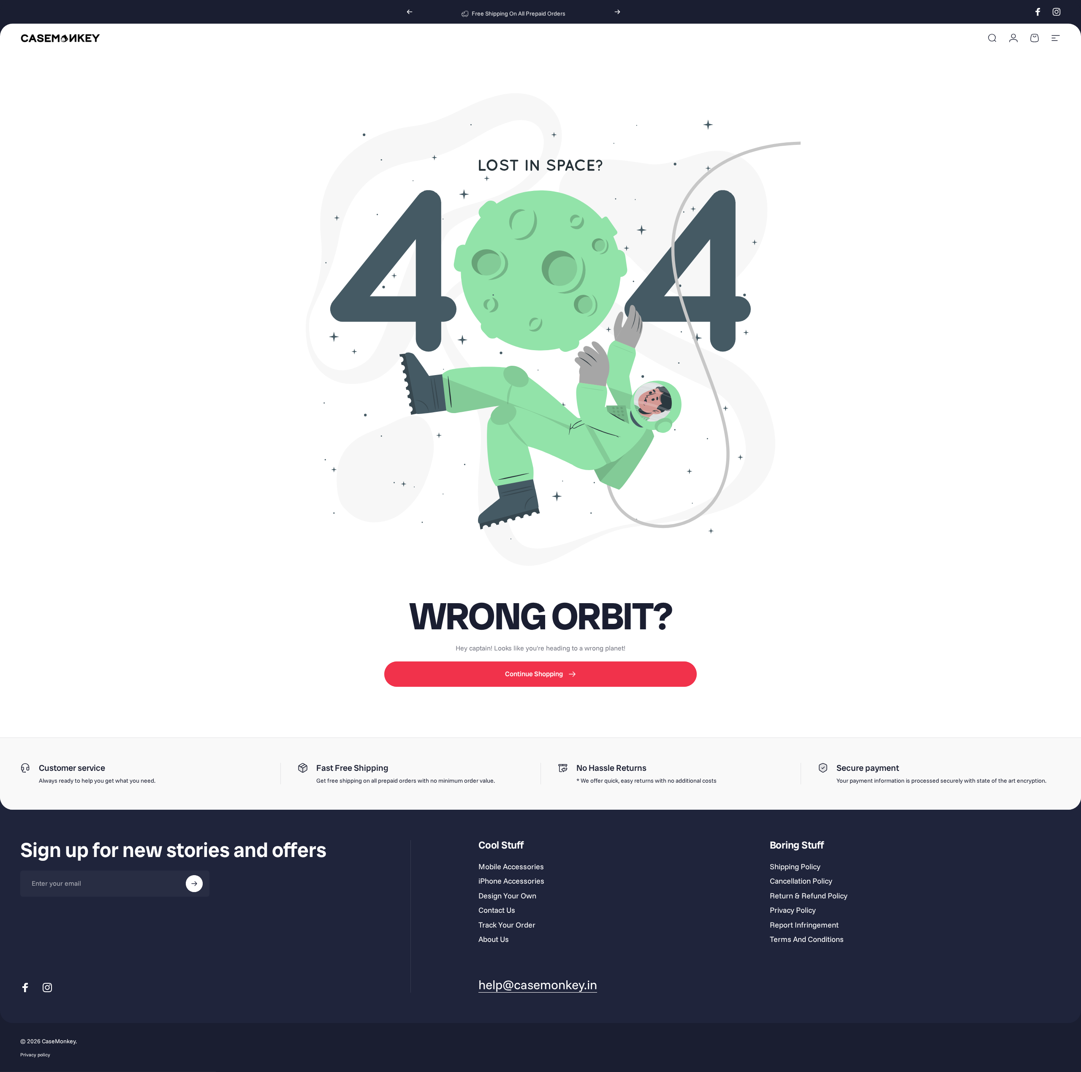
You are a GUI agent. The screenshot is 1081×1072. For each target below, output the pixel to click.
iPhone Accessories (511, 881)
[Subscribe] (194, 883)
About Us (493, 939)
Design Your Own (507, 896)
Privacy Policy (793, 910)
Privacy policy (35, 1055)
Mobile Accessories (511, 866)
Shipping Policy (795, 866)
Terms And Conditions (807, 939)
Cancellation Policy (801, 881)
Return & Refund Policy (808, 896)
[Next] (617, 12)
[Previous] (409, 12)
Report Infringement (804, 925)
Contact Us (496, 910)
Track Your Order (506, 925)
